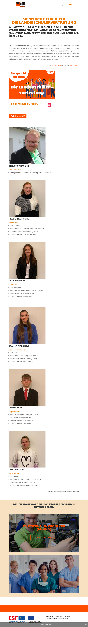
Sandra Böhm (56, 65)
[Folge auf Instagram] (49, 105)
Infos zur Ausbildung (44, 537)
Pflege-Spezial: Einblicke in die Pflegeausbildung (44, 571)
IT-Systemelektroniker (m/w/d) (44, 528)
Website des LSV (18, 116)
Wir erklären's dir (44, 580)
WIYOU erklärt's (74, 65)
